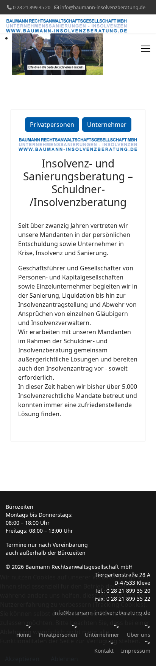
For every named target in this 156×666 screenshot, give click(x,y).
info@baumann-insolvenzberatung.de (102, 7)
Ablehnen (64, 659)
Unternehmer (106, 124)
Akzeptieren (22, 659)
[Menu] (145, 48)
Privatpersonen (52, 124)
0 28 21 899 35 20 (31, 7)
